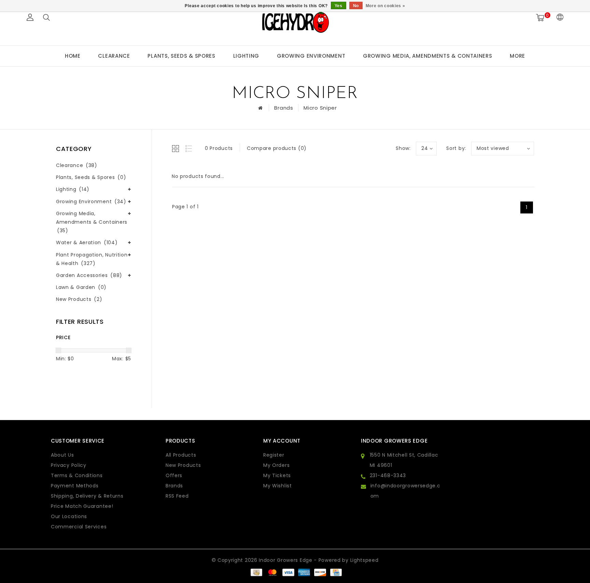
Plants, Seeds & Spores (181, 55)
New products (183, 465)
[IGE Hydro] (295, 21)
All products (181, 455)
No (356, 5)
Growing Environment (311, 55)
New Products (79, 299)
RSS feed (177, 495)
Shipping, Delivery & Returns (87, 495)
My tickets (277, 475)
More (517, 55)
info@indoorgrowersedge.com (405, 490)
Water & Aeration (86, 242)
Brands (283, 107)
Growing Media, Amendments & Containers (427, 55)
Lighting (246, 55)
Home (73, 55)
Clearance (114, 55)
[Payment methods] (256, 572)
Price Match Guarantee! (82, 506)
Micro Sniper (320, 107)
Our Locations (69, 516)
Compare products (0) (277, 148)
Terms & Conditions (77, 475)
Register (273, 455)
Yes (338, 5)
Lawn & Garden (81, 287)
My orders (276, 465)
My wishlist (277, 485)
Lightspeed (364, 560)
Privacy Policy (68, 465)
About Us (62, 455)
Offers (174, 475)
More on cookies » (385, 5)
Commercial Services (79, 526)
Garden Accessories (89, 275)
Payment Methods (75, 485)
